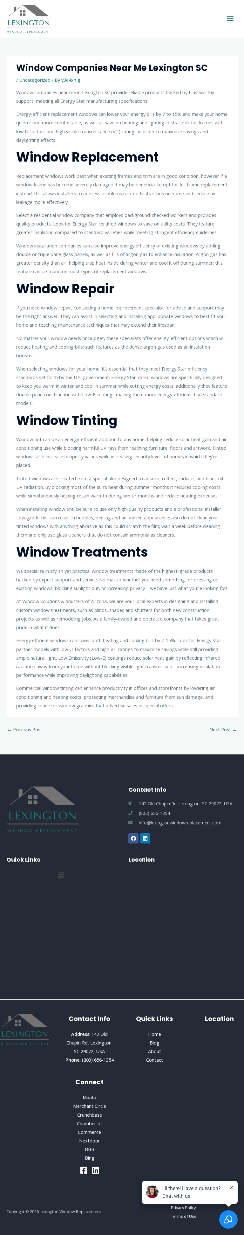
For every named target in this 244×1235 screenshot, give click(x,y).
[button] (61, 876)
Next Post (223, 729)
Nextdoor (89, 1140)
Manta (89, 1097)
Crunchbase (89, 1115)
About (154, 1051)
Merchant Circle (89, 1106)
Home (154, 1034)
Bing (89, 1158)
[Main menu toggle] (230, 18)
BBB (89, 1149)
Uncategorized (35, 80)
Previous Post (24, 729)
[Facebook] (84, 1170)
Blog (154, 1042)
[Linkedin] (95, 1170)
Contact (154, 1060)
